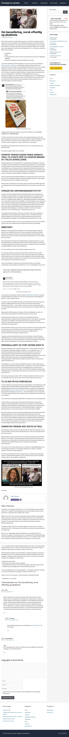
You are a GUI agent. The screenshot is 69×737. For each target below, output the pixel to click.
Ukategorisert (53, 94)
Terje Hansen (10, 37)
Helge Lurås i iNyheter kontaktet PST (18, 390)
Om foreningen (53, 3)
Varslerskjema (43, 3)
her (34, 209)
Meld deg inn (63, 3)
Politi (51, 90)
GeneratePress (26, 733)
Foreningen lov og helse (10, 3)
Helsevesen (52, 81)
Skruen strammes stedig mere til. (9, 65)
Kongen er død (53, 37)
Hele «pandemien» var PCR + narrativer (12, 716)
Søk (65, 12)
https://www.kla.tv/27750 (35, 625)
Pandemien (52, 87)
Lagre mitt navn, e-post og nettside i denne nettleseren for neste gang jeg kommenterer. (21, 692)
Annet (51, 78)
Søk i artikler (53, 9)
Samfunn (52, 92)
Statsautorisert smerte (55, 52)
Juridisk (52, 83)
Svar (4, 612)
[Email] (21, 500)
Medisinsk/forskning (55, 85)
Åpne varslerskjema (56, 68)
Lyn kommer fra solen (55, 55)
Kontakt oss (35, 3)
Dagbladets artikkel (31, 295)
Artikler (26, 3)
